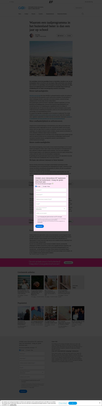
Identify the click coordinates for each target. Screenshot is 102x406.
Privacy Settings (63, 403)
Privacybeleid (40, 222)
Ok (72, 403)
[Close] (99, 402)
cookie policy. (13, 404)
